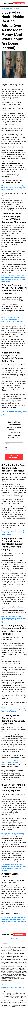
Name (7, 441)
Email (7, 447)
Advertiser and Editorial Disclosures (10, 8)
